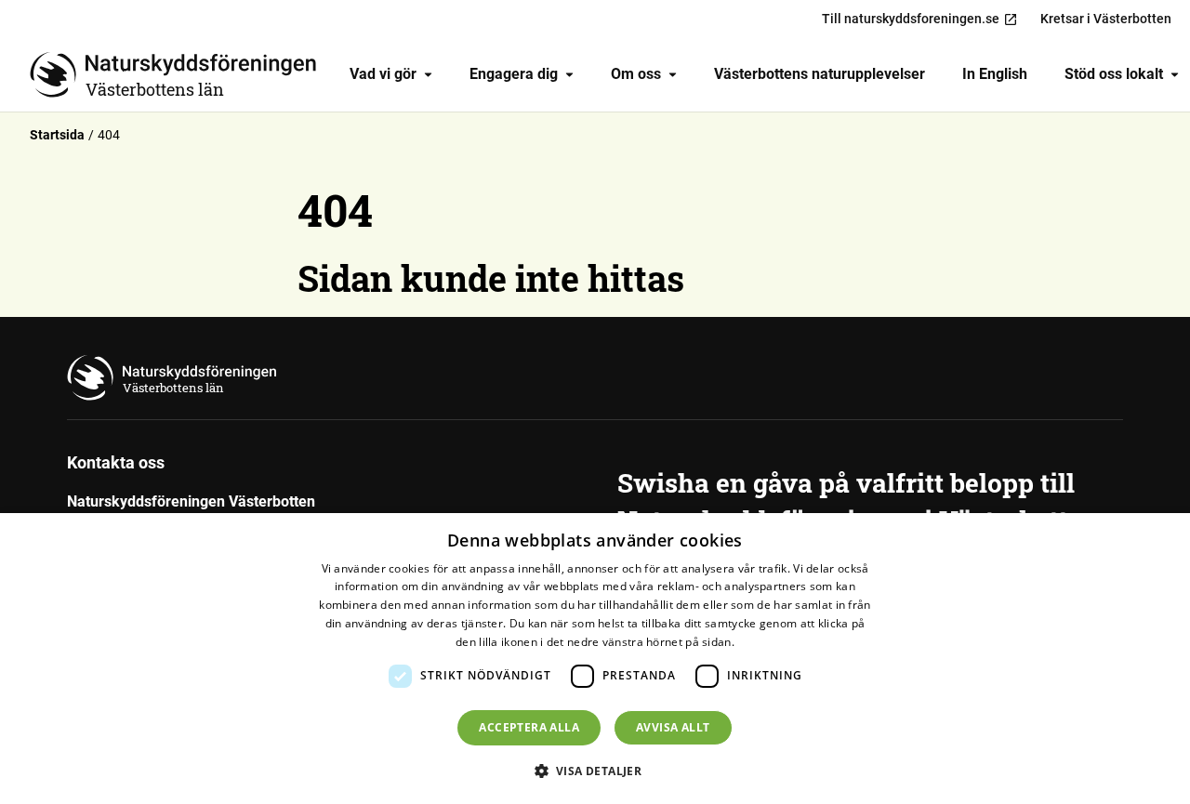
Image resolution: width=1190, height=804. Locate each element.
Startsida (57, 134)
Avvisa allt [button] (672, 727)
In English (994, 74)
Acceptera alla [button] (529, 727)
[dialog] (595, 658)
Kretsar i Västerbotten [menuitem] (1105, 18)
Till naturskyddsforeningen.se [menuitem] (910, 18)
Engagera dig (513, 74)
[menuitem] (391, 74)
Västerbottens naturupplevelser (819, 74)
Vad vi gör (383, 74)
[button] (595, 770)
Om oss (636, 74)
